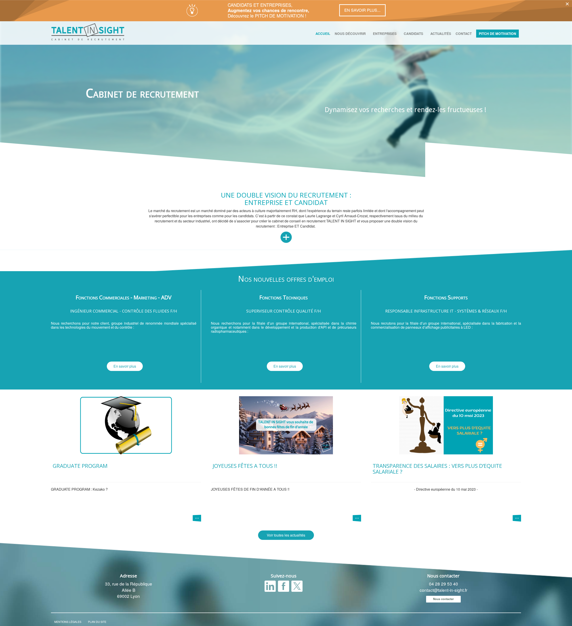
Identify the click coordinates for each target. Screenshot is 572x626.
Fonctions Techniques (283, 297)
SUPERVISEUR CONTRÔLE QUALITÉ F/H (283, 311)
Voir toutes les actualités (286, 535)
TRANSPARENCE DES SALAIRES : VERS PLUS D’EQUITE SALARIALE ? (437, 468)
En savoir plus (125, 366)
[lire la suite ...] (197, 517)
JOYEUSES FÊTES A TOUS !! (245, 465)
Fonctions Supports (446, 297)
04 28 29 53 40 (443, 584)
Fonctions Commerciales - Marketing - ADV (123, 297)
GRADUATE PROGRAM (80, 465)
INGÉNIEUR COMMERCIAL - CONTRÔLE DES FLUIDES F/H (123, 311)
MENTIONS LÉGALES (67, 622)
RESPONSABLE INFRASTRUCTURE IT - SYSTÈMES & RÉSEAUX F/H (446, 311)
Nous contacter (443, 599)
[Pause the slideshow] (558, 95)
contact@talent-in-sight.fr (443, 590)
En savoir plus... (362, 10)
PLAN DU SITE (97, 622)
